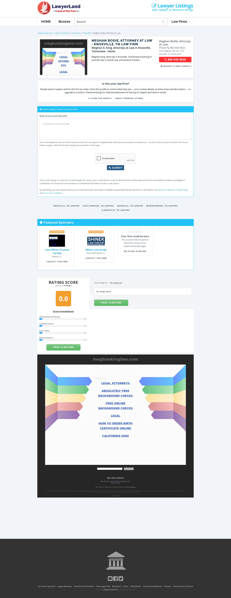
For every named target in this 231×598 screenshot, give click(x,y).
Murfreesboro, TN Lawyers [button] (162, 206)
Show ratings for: (101, 283)
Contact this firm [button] (57, 261)
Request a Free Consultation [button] (177, 66)
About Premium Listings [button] (129, 98)
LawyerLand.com (44, 33)
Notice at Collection (166, 190)
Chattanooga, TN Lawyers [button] (98, 206)
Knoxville (87, 33)
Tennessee (76, 33)
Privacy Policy (182, 190)
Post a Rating (63, 347)
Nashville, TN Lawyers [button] (130, 206)
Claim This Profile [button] (101, 98)
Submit (116, 167)
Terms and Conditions (52, 193)
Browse (64, 21)
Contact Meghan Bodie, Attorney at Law (59, 109)
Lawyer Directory (61, 33)
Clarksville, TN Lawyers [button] (115, 210)
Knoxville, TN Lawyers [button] (66, 206)
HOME (46, 21)
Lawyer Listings (174, 5)
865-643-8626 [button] (176, 59)
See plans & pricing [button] (135, 251)
